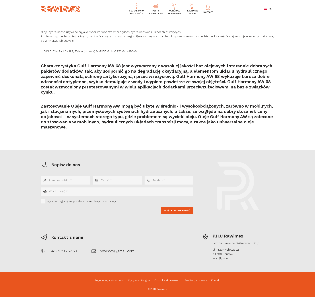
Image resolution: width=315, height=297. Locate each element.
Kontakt (216, 280)
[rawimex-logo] (60, 9)
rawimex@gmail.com (117, 251)
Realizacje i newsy (196, 280)
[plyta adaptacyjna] (155, 6)
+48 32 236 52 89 (63, 251)
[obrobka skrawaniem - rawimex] (174, 6)
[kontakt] (208, 7)
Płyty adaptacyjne (139, 280)
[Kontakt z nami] (46, 237)
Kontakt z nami (67, 237)
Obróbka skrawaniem (167, 280)
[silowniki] (136, 6)
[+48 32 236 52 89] (45, 251)
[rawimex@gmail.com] (95, 251)
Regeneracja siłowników (109, 280)
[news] (192, 6)
